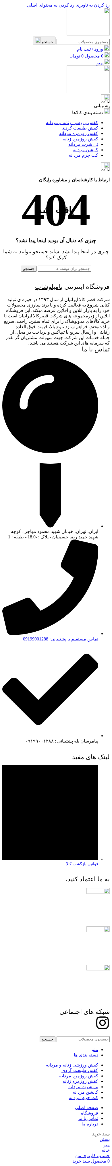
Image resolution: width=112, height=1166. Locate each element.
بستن (105, 1139)
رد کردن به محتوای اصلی (50, 5)
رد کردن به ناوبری (92, 5)
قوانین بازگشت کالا (82, 864)
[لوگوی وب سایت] (88, 33)
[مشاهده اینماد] (98, 968)
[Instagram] (102, 1023)
